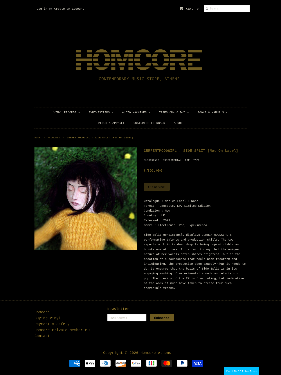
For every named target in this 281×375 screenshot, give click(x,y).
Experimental (172, 160)
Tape (196, 160)
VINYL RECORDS (66, 112)
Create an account (69, 9)
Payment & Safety (52, 324)
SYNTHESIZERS (100, 112)
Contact (42, 336)
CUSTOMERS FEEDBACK (149, 123)
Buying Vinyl (47, 318)
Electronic (151, 160)
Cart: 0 (191, 9)
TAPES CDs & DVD (173, 112)
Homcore (42, 312)
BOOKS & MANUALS (212, 112)
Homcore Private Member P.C (63, 330)
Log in (42, 9)
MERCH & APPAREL (111, 123)
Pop (187, 160)
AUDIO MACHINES (135, 112)
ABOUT (178, 123)
